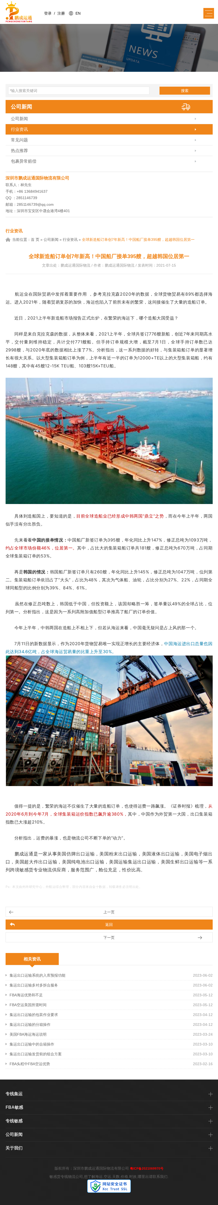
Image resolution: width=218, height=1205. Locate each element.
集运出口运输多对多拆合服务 (34, 985)
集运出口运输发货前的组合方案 (36, 1054)
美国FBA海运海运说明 (28, 1034)
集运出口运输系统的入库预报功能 (37, 975)
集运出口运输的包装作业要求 (34, 1015)
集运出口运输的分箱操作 (30, 1024)
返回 (109, 924)
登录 (48, 13)
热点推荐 (19, 150)
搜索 (184, 91)
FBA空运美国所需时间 (28, 1005)
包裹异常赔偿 (23, 161)
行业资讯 (19, 129)
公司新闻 (21, 107)
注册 (61, 13)
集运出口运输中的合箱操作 (32, 1044)
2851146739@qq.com (35, 204)
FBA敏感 (14, 1107)
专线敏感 (14, 1121)
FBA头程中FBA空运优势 (30, 1064)
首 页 (35, 239)
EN (78, 13)
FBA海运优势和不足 (26, 995)
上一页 (109, 912)
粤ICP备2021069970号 (147, 1168)
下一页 (109, 937)
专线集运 (14, 1093)
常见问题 (19, 140)
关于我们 (14, 1148)
